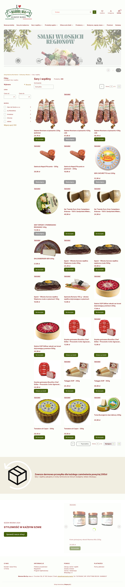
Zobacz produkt (71, 355)
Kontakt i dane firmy (10, 567)
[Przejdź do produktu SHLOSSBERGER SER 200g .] (47, 248)
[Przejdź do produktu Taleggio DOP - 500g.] (107, 369)
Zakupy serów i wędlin (71, 567)
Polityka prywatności (40, 567)
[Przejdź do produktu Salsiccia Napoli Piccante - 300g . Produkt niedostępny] (47, 154)
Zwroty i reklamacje (70, 570)
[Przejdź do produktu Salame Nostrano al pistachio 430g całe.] (107, 111)
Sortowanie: (38, 83)
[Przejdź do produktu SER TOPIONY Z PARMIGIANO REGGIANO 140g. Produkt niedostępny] (47, 205)
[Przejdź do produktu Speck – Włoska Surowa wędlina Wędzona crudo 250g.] (77, 249)
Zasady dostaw (69, 569)
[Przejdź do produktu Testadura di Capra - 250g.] (77, 411)
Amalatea (10, 114)
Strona (107, 86)
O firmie (6, 569)
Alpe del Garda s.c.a (13, 107)
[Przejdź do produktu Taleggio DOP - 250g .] (77, 369)
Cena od (6, 93)
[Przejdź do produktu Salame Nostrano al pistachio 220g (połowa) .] (47, 111)
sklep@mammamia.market (65, 576)
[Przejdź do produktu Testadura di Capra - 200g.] (47, 411)
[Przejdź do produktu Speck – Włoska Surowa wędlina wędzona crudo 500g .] (107, 249)
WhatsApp (67, 572)
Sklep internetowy (62, 584)
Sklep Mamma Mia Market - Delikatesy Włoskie (17, 74)
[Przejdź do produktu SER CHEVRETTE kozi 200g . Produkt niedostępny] (107, 157)
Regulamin (37, 569)
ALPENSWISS (11, 111)
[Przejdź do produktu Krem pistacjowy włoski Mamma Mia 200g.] (93, 520)
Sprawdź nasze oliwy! (15, 534)
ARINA (9, 121)
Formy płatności (99, 567)
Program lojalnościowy (41, 570)
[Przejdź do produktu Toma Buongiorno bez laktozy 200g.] (107, 404)
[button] (94, 12)
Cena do (21, 93)
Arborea (9, 118)
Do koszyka (39, 139)
